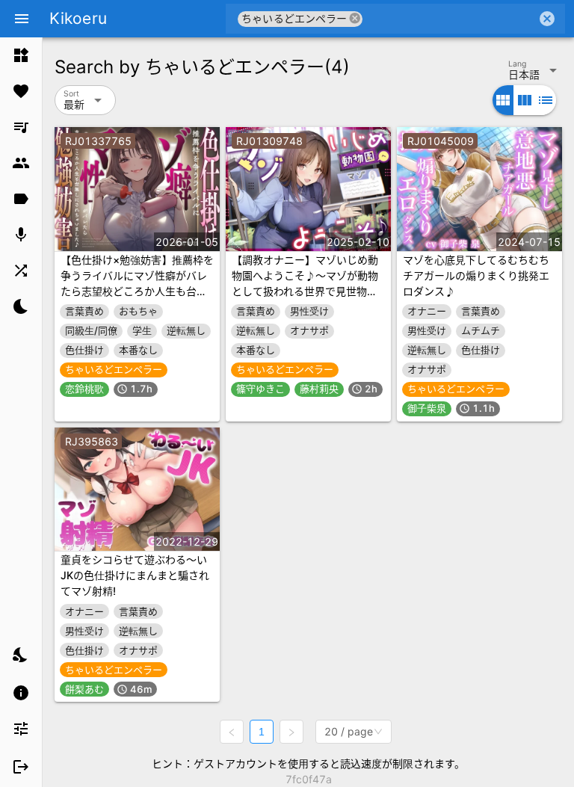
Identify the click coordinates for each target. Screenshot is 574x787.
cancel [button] (355, 18)
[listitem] (21, 55)
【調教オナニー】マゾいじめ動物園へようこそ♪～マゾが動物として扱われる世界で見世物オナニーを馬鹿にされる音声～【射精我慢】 (305, 291)
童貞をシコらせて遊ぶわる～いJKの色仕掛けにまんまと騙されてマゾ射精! (135, 575)
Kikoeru (78, 18)
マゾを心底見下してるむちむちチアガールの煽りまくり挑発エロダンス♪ (476, 275)
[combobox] (449, 19)
